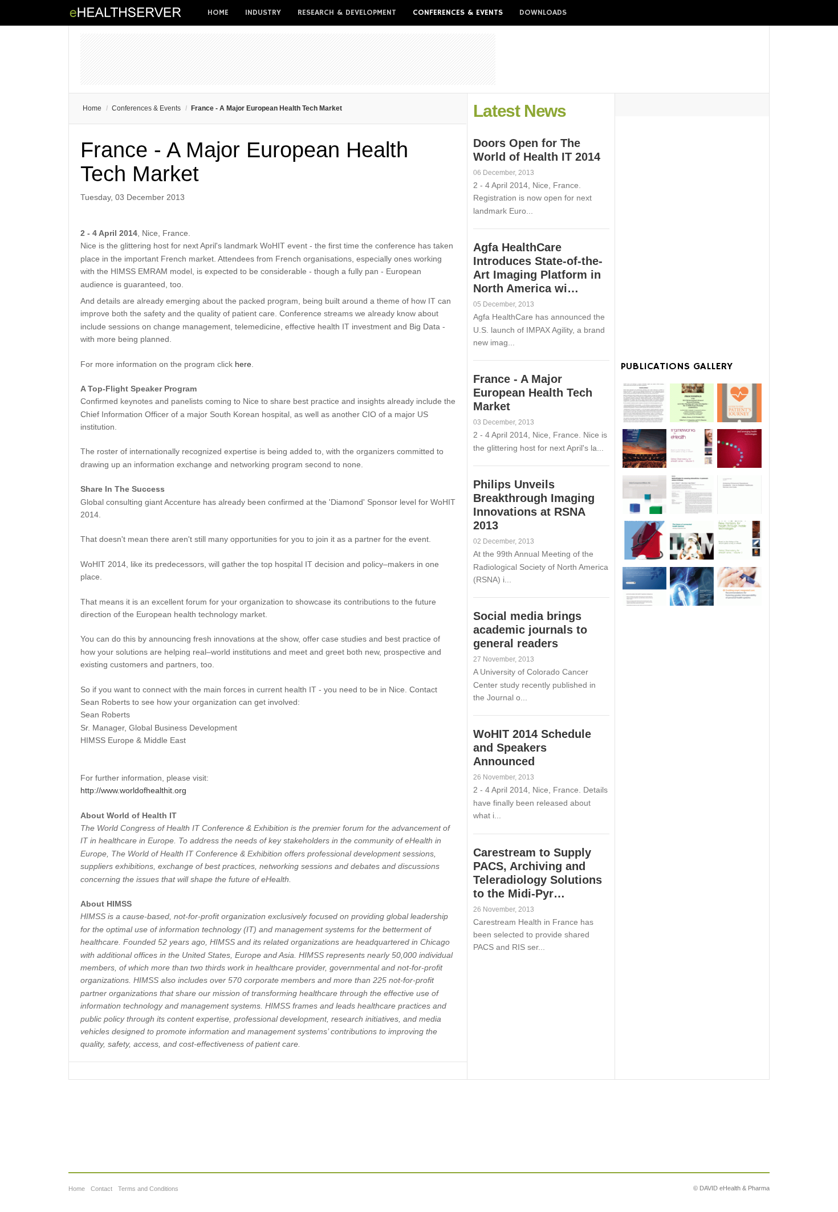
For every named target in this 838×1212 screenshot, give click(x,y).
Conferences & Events (458, 12)
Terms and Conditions (148, 1188)
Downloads (543, 12)
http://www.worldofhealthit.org (133, 790)
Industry (263, 12)
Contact (101, 1188)
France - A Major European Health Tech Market (532, 393)
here (243, 364)
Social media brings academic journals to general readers (530, 630)
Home (218, 12)
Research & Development (347, 12)
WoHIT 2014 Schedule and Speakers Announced (532, 748)
